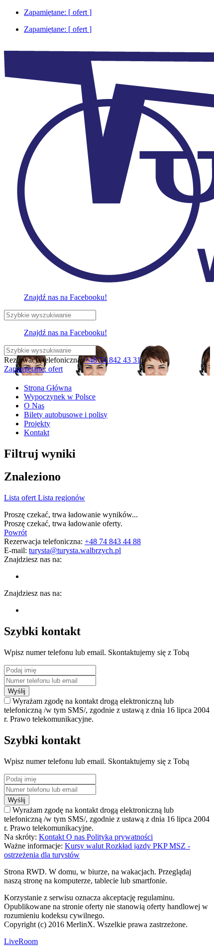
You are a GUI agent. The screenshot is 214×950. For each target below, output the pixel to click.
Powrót (15, 532)
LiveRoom (21, 941)
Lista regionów (61, 497)
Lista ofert (21, 497)
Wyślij (16, 691)
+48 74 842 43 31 (113, 360)
